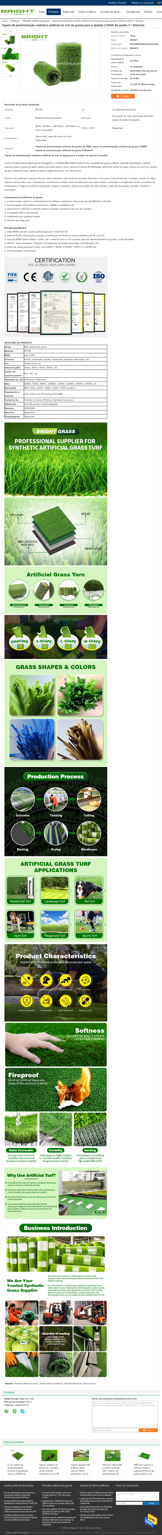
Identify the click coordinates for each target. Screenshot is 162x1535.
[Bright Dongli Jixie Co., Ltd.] (18, 12)
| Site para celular (92, 1528)
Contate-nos (133, 11)
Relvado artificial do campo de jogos (80, 1383)
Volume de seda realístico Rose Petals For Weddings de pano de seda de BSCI (96, 1517)
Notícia (148, 11)
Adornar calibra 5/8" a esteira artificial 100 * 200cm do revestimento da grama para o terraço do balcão (112, 1472)
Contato (125, 96)
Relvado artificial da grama (36, 21)
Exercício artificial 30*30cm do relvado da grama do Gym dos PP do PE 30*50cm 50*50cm (58, 1511)
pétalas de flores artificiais (94, 1485)
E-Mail (65, 1528)
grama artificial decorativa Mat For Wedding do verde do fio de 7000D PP (20, 1502)
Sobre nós (68, 11)
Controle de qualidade (112, 11)
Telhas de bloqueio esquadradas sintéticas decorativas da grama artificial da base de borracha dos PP (20, 1509)
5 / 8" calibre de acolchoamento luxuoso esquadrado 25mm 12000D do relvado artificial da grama (18, 1472)
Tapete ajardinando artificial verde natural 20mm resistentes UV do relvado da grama (80, 1470)
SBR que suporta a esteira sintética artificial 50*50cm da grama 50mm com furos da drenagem (144, 1470)
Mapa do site (76, 1528)
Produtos (54, 11)
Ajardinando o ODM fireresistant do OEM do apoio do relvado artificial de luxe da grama (58, 1503)
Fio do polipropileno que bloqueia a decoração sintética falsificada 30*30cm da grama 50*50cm (19, 1495)
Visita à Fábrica (87, 11)
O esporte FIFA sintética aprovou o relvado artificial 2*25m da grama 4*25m (57, 1495)
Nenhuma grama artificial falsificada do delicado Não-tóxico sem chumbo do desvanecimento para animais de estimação (59, 1521)
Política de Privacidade (17, 1532)
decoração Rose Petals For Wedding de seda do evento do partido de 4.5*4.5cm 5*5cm (96, 1509)
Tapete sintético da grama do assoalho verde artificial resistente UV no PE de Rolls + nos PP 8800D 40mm (49, 1472)
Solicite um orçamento (142, 2)
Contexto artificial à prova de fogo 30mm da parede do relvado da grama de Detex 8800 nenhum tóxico (20, 1517)
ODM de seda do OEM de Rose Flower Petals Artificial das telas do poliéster (97, 1494)
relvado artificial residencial (51, 1383)
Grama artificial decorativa (18, 1485)
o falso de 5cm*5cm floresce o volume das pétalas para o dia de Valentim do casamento (96, 1500)
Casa (41, 11)
